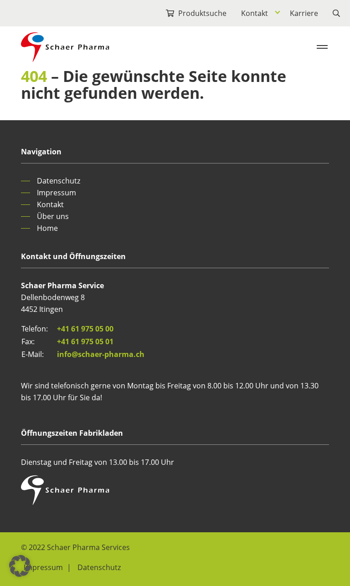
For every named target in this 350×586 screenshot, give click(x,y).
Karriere (304, 13)
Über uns (53, 216)
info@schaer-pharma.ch (100, 354)
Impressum (56, 193)
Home (47, 228)
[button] (20, 566)
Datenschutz (58, 181)
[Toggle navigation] (322, 47)
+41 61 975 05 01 (85, 341)
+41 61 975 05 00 (85, 329)
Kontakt (254, 13)
